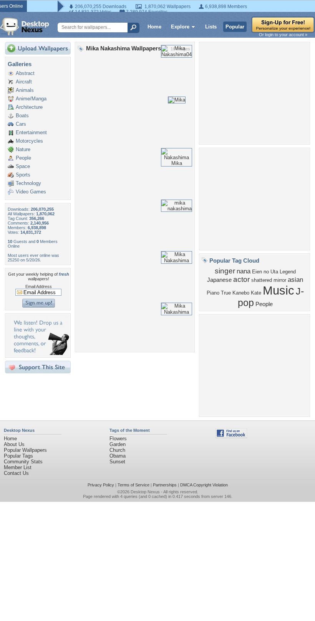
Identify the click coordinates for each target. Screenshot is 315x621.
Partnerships (165, 485)
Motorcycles (29, 141)
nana (243, 271)
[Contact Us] (40, 353)
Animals (25, 90)
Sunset (117, 462)
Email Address (38, 286)
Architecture (29, 107)
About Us (14, 444)
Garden (117, 444)
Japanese (219, 280)
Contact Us (16, 473)
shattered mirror (268, 280)
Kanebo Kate (246, 293)
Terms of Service (133, 485)
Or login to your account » (283, 34)
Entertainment (31, 132)
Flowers (118, 438)
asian (295, 279)
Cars (21, 124)
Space (23, 166)
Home (154, 27)
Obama (117, 456)
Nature (23, 149)
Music (278, 290)
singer (225, 271)
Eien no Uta (265, 272)
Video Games (31, 192)
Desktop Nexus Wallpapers (24, 26)
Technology (28, 183)
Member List (18, 467)
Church (117, 450)
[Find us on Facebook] (231, 436)
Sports (23, 175)
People (23, 158)
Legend (288, 272)
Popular (234, 27)
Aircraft (24, 82)
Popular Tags (18, 456)
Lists (211, 27)
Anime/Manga (31, 99)
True (226, 293)
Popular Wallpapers (25, 450)
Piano (213, 293)
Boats (22, 115)
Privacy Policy (101, 485)
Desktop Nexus (145, 491)
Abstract (25, 73)
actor (241, 279)
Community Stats (23, 462)
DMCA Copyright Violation (204, 485)
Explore (180, 27)
